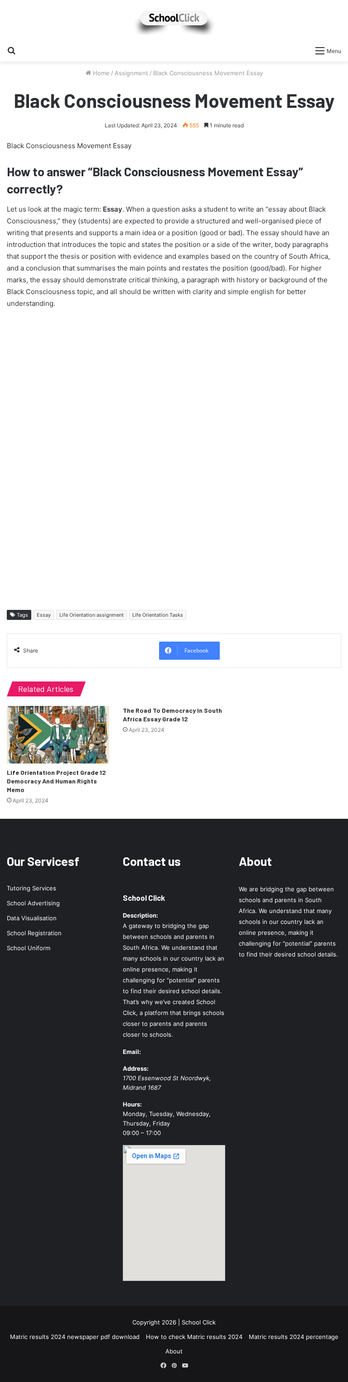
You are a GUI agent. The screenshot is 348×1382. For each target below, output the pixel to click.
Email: (132, 1051)
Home (100, 73)
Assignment (131, 73)
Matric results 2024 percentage (293, 1336)
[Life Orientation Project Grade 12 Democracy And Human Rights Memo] (58, 734)
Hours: (132, 1104)
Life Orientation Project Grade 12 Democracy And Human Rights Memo (56, 780)
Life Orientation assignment (91, 615)
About (174, 1351)
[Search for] (11, 50)
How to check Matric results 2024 (194, 1336)
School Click (144, 897)
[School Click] (174, 20)
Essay (44, 615)
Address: (136, 1068)
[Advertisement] (174, 457)
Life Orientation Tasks (157, 615)
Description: (140, 915)
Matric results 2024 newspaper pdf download (75, 1336)
